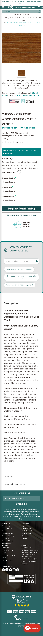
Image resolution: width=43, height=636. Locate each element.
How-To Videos (7, 550)
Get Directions (27, 556)
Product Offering (8, 536)
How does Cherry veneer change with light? (21, 277)
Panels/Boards (9, 196)
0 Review (19, 142)
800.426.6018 (27, 548)
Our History (6, 526)
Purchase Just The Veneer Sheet (21, 215)
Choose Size (7, 187)
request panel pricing (21, 208)
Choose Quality (9, 178)
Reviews (9, 476)
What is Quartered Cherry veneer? (19, 269)
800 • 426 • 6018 (21, 14)
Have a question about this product (19, 152)
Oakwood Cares (7, 541)
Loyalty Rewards (7, 533)
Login (23, 526)
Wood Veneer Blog (8, 555)
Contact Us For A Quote (30, 559)
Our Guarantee (7, 528)
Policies (4, 558)
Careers (4, 531)
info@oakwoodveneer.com (28, 95)
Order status (26, 536)
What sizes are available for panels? (19, 285)
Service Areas (6, 543)
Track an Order (27, 533)
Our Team (5, 538)
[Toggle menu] (3, 7)
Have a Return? (7, 560)
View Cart (25, 538)
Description (11, 303)
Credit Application (28, 531)
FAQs (4, 553)
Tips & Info (6, 548)
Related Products (14, 484)
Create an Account (28, 528)
